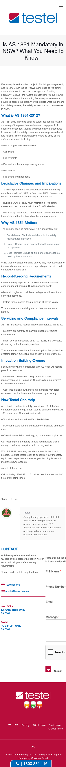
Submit (54, 669)
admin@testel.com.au (17, 590)
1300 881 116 (12, 584)
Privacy (25, 724)
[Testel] (33, 17)
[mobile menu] (61, 7)
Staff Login (54, 724)
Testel (26, 512)
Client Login (39, 724)
